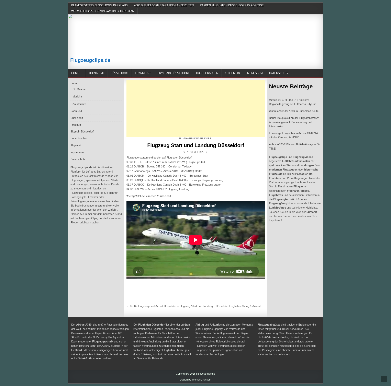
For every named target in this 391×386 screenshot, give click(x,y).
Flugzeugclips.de (90, 60)
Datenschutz (279, 73)
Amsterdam (79, 104)
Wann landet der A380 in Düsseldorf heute (294, 111)
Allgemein (232, 73)
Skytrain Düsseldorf (173, 73)
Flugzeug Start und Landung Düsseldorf (195, 145)
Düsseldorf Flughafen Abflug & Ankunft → (240, 306)
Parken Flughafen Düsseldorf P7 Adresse (232, 5)
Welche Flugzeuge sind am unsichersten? (102, 11)
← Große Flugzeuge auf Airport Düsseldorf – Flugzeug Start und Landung (169, 306)
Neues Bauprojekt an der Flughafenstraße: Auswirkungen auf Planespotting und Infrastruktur (294, 122)
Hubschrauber (207, 73)
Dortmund (96, 73)
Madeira (77, 96)
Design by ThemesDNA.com (195, 379)
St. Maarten (79, 89)
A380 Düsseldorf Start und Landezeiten (164, 5)
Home (75, 73)
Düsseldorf (120, 73)
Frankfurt (143, 73)
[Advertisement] (195, 108)
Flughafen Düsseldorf (195, 138)
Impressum (254, 73)
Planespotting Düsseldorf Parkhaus (99, 5)
